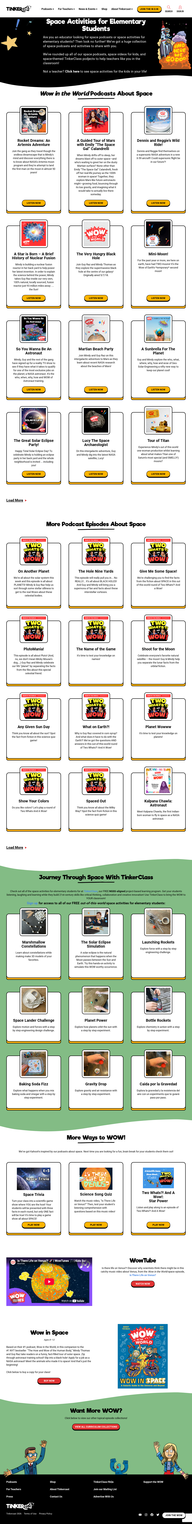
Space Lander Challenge (33, 1020)
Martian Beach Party (96, 349)
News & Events (87, 8)
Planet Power (96, 1020)
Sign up (32, 903)
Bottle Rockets (158, 1020)
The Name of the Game (96, 649)
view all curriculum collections (96, 1426)
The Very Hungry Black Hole (96, 256)
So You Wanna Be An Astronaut (33, 351)
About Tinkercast (121, 8)
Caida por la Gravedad (158, 1084)
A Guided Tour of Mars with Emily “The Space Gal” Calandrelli (96, 144)
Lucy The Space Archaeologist (95, 442)
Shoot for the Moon (158, 649)
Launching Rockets (158, 942)
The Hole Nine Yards (95, 571)
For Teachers (65, 8)
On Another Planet (33, 571)
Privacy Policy (45, 1513)
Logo (19, 8)
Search (169, 11)
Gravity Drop (96, 1084)
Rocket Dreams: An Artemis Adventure (33, 142)
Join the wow (173, 1515)
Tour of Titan (158, 440)
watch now (143, 1283)
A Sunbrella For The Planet (158, 351)
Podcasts (46, 8)
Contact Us (56, 1496)
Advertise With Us (103, 1496)
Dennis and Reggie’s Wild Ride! (158, 142)
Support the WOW (153, 1481)
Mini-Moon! (158, 254)
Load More (14, 500)
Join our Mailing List (105, 1489)
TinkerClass (91, 891)
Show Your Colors (34, 801)
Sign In (180, 11)
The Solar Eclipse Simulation (96, 944)
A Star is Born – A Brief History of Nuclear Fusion (33, 256)
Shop (104, 8)
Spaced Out (96, 801)
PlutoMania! (34, 649)
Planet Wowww (158, 727)
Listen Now (34, 203)
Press (9, 1496)
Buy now (49, 1380)
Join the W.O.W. (149, 9)
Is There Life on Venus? (143, 1275)
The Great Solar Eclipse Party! (34, 442)
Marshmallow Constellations (34, 944)
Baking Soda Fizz (33, 1084)
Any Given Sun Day (34, 727)
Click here (72, 71)
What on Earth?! (96, 727)
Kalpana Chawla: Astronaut (158, 803)
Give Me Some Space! (158, 571)
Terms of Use (30, 1513)
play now (33, 1224)
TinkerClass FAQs (103, 1481)
